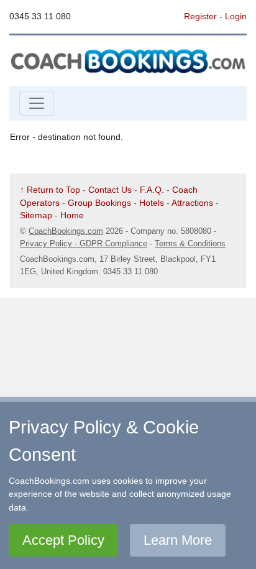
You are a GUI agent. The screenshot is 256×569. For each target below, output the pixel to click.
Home (72, 215)
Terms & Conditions (190, 243)
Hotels (151, 203)
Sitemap (36, 215)
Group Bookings (99, 203)
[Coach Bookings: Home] (128, 60)
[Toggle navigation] (36, 103)
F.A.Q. (152, 190)
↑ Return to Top (50, 190)
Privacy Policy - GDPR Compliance (83, 243)
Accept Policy (63, 540)
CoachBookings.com (66, 231)
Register (200, 16)
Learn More (178, 540)
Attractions (192, 203)
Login (236, 16)
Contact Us (110, 190)
